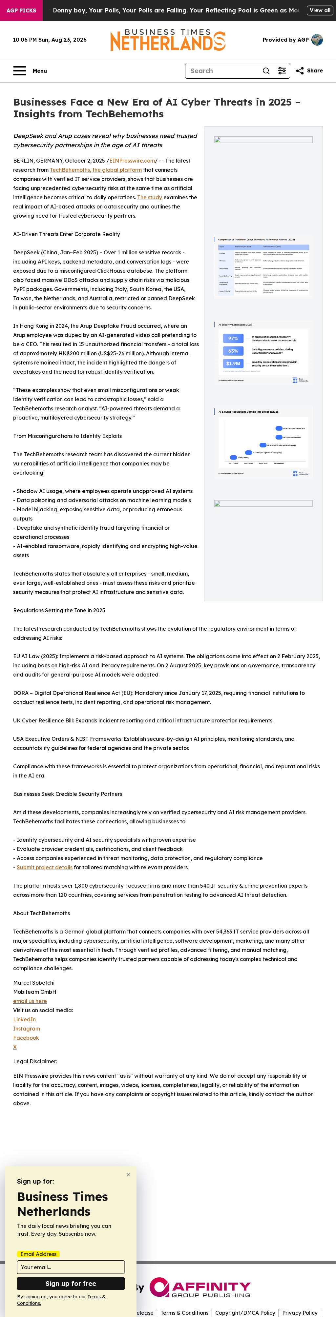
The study (149, 197)
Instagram (26, 1028)
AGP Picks (21, 10)
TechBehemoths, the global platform (96, 170)
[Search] (266, 70)
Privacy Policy (300, 1312)
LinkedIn (24, 1019)
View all (320, 10)
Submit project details (45, 867)
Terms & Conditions (184, 1312)
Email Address (38, 1254)
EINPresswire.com (132, 160)
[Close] (128, 1174)
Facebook (26, 1037)
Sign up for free (71, 1283)
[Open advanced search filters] (282, 70)
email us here (30, 1001)
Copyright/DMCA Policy (245, 1312)
